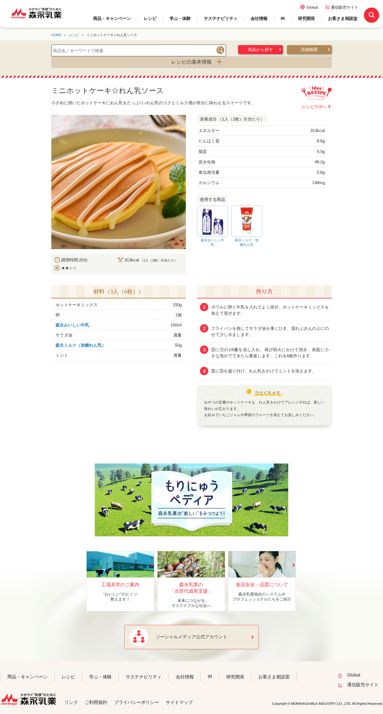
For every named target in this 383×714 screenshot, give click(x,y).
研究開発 (306, 18)
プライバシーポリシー (136, 702)
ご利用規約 (96, 702)
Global (312, 7)
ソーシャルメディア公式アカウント (191, 636)
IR (283, 18)
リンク (71, 702)
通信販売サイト (344, 7)
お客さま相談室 (342, 18)
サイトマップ (179, 702)
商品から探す (260, 49)
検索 (220, 50)
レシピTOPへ (314, 107)
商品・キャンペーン (112, 18)
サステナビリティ (220, 18)
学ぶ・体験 (180, 18)
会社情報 (259, 18)
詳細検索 (309, 49)
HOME (56, 35)
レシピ (150, 18)
